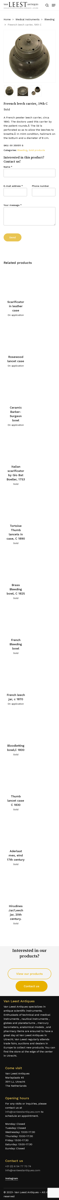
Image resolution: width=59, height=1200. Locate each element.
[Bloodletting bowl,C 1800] (16, 725)
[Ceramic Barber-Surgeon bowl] (16, 387)
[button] (53, 5)
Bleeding (49, 19)
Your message (13, 205)
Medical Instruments (27, 19)
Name (8, 167)
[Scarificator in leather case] (16, 282)
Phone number (40, 186)
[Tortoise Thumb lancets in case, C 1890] (16, 506)
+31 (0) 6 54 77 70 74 (18, 1166)
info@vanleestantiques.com (22, 1111)
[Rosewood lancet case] (16, 337)
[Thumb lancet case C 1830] (16, 776)
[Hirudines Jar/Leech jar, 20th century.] (16, 886)
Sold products (37, 150)
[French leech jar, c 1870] (16, 675)
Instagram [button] (11, 1178)
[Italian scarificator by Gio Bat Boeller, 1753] (16, 447)
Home (7, 19)
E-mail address (13, 186)
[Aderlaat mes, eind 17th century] (16, 831)
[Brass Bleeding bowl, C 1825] (16, 565)
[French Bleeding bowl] (16, 620)
